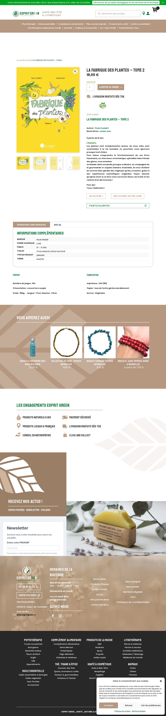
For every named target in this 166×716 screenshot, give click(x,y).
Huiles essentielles (46, 24)
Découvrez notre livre (127, 196)
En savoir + (96, 196)
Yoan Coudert (102, 128)
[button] (161, 681)
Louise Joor (105, 131)
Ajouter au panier (109, 87)
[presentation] (13, 352)
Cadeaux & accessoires (86, 28)
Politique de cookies (122, 711)
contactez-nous (28, 595)
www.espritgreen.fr (26, 614)
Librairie (27, 60)
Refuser (129, 705)
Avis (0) (57, 224)
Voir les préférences (151, 705)
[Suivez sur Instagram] (60, 616)
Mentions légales (139, 711)
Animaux (68, 28)
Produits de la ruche (118, 24)
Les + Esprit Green (108, 28)
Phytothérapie (28, 24)
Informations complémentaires (31, 224)
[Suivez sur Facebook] (53, 616)
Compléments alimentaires (70, 24)
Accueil (20, 60)
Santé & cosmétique (140, 24)
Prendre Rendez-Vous (129, 28)
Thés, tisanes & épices (96, 24)
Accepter (108, 705)
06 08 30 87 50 (27, 586)
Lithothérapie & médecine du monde (44, 28)
